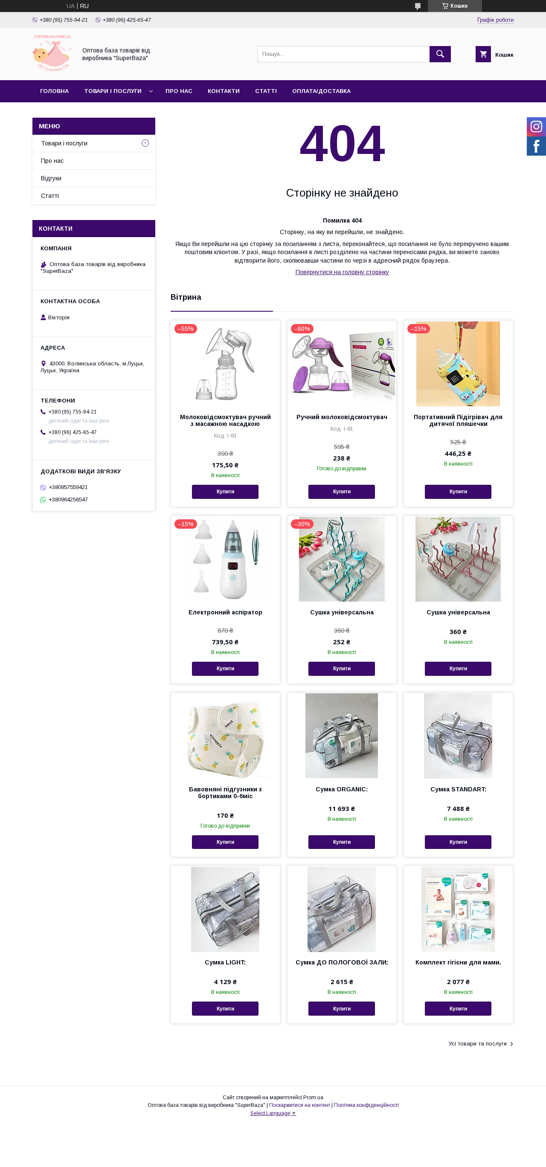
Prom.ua (313, 1097)
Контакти (224, 91)
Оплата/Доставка (321, 91)
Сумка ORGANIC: (342, 789)
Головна (54, 91)
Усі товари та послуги (478, 1043)
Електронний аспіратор (225, 612)
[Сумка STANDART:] (458, 735)
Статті (266, 91)
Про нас (179, 91)
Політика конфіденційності (366, 1105)
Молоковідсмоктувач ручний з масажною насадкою (225, 420)
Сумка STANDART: (458, 789)
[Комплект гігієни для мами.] (458, 908)
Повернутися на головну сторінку (342, 272)
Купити (225, 492)
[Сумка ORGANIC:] (342, 735)
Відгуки (51, 178)
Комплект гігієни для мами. (458, 962)
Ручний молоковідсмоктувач (341, 417)
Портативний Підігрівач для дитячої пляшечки (458, 420)
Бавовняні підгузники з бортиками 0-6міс (225, 792)
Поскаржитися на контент (299, 1105)
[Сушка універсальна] (458, 558)
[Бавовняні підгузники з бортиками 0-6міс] (225, 735)
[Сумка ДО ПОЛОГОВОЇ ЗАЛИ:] (342, 908)
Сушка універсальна (342, 612)
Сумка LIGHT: (225, 962)
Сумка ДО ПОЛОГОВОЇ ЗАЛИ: (342, 962)
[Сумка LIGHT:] (225, 908)
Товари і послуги (113, 91)
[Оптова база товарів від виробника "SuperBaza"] (52, 69)
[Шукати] (440, 54)
